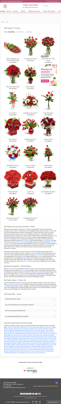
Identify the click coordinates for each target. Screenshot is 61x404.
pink (40, 256)
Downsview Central (37, 333)
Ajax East (12, 332)
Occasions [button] (15, 11)
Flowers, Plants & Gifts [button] (49, 11)
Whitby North (37, 349)
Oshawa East (41, 352)
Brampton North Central (26, 332)
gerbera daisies (38, 272)
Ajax (35, 328)
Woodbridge (42, 332)
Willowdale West (37, 341)
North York (29, 327)
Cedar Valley (36, 335)
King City (38, 344)
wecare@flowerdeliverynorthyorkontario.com (14, 387)
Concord (17, 332)
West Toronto (31, 351)
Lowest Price (29, 32)
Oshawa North (49, 351)
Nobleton (51, 330)
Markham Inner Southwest (28, 344)
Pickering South (15, 336)
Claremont (34, 352)
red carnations (21, 273)
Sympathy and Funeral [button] (34, 11)
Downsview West (27, 335)
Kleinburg (34, 346)
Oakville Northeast (28, 341)
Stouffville (19, 341)
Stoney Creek (44, 330)
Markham (48, 327)
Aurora (5, 330)
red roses (10, 268)
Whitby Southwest (16, 344)
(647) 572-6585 (7, 386)
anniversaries (26, 240)
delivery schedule (27, 261)
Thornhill (45, 333)
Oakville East (52, 340)
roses (53, 235)
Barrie (28, 328)
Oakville (11, 328)
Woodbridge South (20, 330)
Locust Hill (31, 349)
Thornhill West (16, 333)
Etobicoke (23, 327)
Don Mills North (16, 327)
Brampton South (24, 352)
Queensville (14, 343)
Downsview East (42, 336)
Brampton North (18, 335)
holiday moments (20, 242)
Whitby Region (23, 340)
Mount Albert (7, 344)
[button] (57, 397)
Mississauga (36, 327)
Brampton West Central (21, 351)
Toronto (9, 327)
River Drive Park (50, 332)
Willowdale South (47, 343)
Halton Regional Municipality (47, 335)
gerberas (6, 239)
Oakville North (34, 343)
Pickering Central (52, 333)
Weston (6, 341)
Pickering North (8, 333)
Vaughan (53, 327)
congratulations (47, 240)
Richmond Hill (17, 328)
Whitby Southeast (41, 346)
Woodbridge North (8, 335)
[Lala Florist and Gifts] (10, 6)
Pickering (39, 328)
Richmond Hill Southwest (35, 338)
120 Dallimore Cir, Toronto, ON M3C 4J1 (13, 384)
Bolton (40, 343)
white (23, 256)
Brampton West (25, 348)
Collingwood (11, 330)
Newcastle (38, 351)
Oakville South (47, 338)
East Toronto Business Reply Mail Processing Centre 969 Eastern (30, 345)
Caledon (51, 328)
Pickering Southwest (23, 338)
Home (3, 22)
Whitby (32, 328)
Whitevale (6, 332)
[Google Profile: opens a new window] (57, 383)
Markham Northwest (9, 351)
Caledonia (50, 336)
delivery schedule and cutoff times (13, 284)
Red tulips (25, 270)
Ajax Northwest (31, 340)
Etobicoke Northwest (13, 340)
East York (35, 332)
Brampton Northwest (26, 333)
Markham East (15, 352)
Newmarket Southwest (47, 349)
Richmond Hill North (24, 336)
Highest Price (20, 32)
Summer (9, 11)
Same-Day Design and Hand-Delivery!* (12, 1)
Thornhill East (7, 352)
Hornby (54, 343)
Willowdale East (45, 344)
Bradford (28, 343)
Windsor (6, 328)
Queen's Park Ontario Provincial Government (41, 348)
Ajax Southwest (13, 341)
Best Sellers (11, 32)
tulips (25, 237)
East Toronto (37, 330)
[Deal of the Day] (48, 75)
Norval (43, 351)
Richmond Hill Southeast (42, 340)
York (30, 352)
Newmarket (46, 328)
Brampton (42, 327)
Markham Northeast (15, 348)
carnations (39, 255)
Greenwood (7, 336)
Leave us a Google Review (50, 386)
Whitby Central (21, 343)
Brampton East (29, 330)
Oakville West (34, 336)
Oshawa (24, 328)
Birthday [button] (23, 11)
